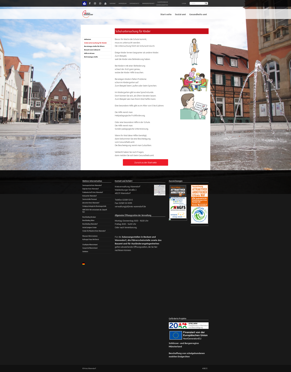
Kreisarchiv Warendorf (89, 196)
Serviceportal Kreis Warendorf (92, 185)
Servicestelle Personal (89, 199)
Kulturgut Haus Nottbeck (90, 239)
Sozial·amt (180, 14)
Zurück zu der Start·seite (145, 162)
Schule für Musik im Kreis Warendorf (93, 231)
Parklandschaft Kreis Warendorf (92, 192)
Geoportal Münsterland (89, 248)
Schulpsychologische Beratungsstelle (94, 206)
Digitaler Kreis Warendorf (90, 189)
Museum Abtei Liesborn (90, 236)
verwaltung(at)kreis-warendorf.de (130, 206)
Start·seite (166, 14)
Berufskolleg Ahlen (88, 220)
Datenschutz (134, 3)
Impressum (123, 3)
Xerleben (85, 251)
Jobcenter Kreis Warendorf (90, 203)
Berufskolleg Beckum (89, 217)
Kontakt (113, 3)
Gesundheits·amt (198, 14)
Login (184, 3)
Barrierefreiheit (148, 3)
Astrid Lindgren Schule (89, 227)
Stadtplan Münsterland (89, 244)
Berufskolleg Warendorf (90, 224)
